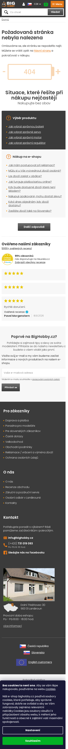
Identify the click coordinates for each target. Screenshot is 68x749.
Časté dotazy (14, 436)
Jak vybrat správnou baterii (26, 126)
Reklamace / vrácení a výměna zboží (29, 452)
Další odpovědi (34, 227)
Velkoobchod (14, 442)
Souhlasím (32, 741)
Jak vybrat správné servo (24, 132)
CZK (36, 4)
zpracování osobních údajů (46, 379)
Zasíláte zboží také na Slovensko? (29, 211)
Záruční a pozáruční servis (22, 492)
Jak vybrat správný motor (25, 137)
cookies (50, 689)
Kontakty (11, 503)
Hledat (55, 12)
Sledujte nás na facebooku (26, 552)
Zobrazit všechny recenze (30, 262)
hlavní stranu (42, 51)
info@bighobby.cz (20, 538)
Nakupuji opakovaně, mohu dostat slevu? (35, 196)
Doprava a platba (17, 420)
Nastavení (32, 730)
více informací (12, 626)
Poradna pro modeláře (20, 426)
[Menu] (57, 4)
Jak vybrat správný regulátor (27, 143)
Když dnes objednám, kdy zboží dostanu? (28, 203)
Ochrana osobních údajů (21, 458)
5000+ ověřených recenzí (17, 248)
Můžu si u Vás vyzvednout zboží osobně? (34, 171)
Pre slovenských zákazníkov (23, 431)
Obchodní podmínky (18, 447)
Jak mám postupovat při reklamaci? (31, 165)
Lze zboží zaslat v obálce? (25, 176)
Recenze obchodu (17, 487)
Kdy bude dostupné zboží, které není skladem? (31, 189)
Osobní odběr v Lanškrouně (23, 498)
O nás (9, 482)
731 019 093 (25, 543)
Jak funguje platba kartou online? (30, 182)
